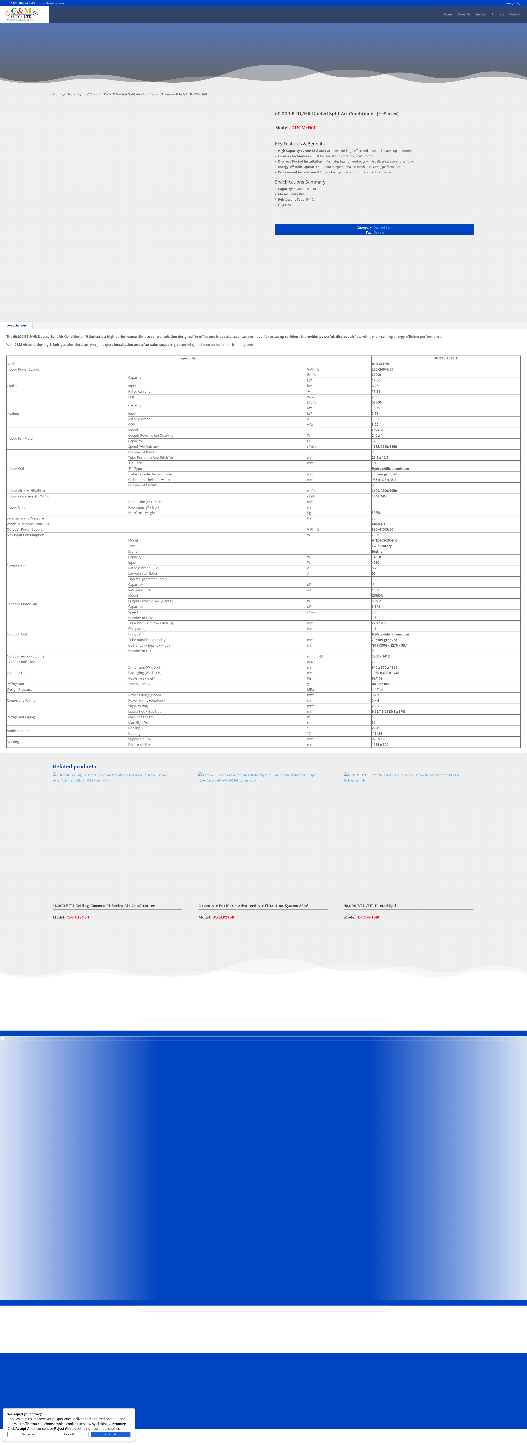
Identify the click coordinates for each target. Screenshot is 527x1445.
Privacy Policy (513, 3)
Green (378, 232)
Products (498, 14)
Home (448, 14)
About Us (463, 14)
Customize (28, 1434)
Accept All (110, 1434)
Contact (514, 14)
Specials (481, 14)
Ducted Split (75, 94)
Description (16, 325)
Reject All (69, 1434)
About (233, 1388)
